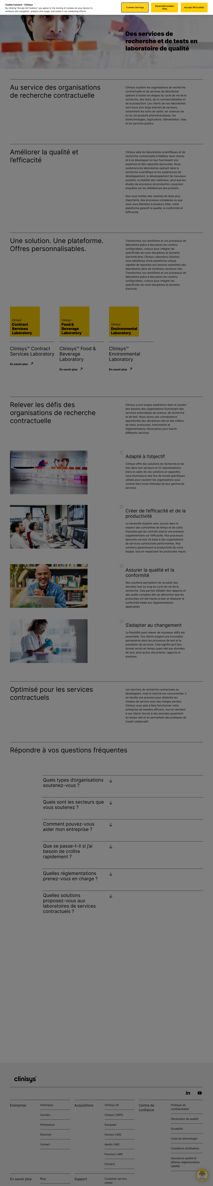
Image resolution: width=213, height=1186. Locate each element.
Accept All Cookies (194, 7)
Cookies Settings (135, 7)
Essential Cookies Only (164, 7)
